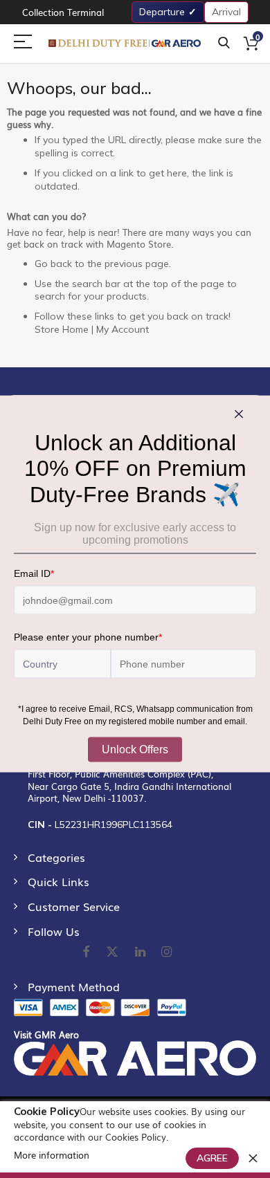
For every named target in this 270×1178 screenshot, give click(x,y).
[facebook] (85, 952)
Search (224, 43)
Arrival (226, 12)
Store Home (62, 329)
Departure (162, 12)
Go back (53, 263)
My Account (122, 329)
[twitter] (112, 952)
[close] (252, 1158)
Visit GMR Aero (46, 1034)
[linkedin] (141, 952)
